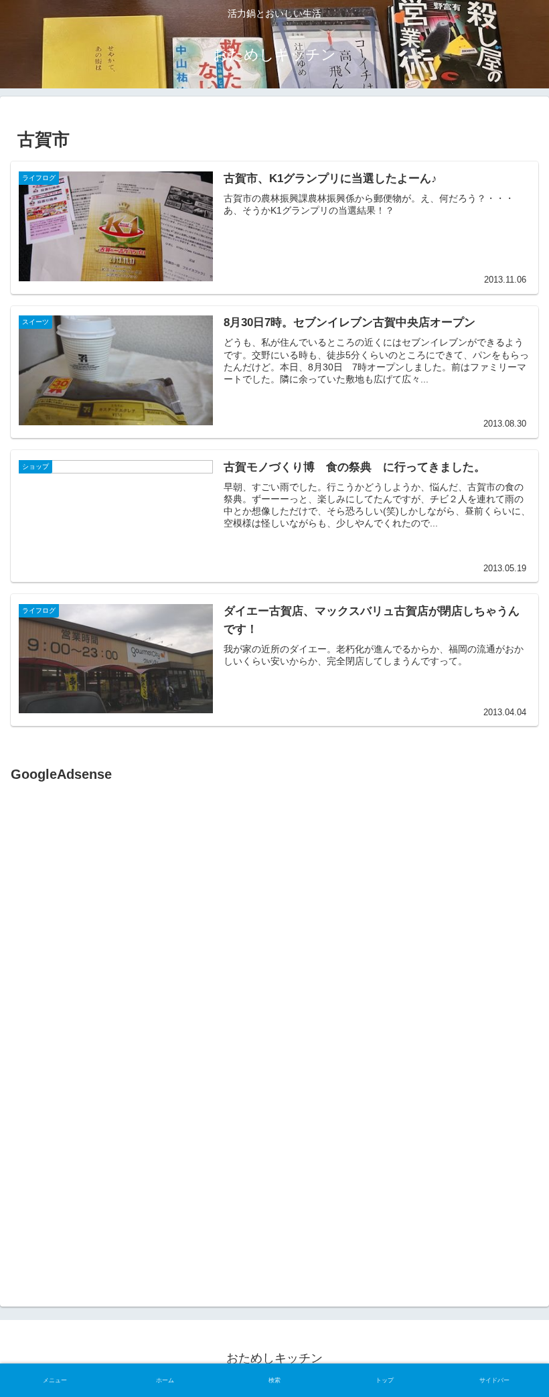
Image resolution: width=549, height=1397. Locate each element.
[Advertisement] (123, 923)
